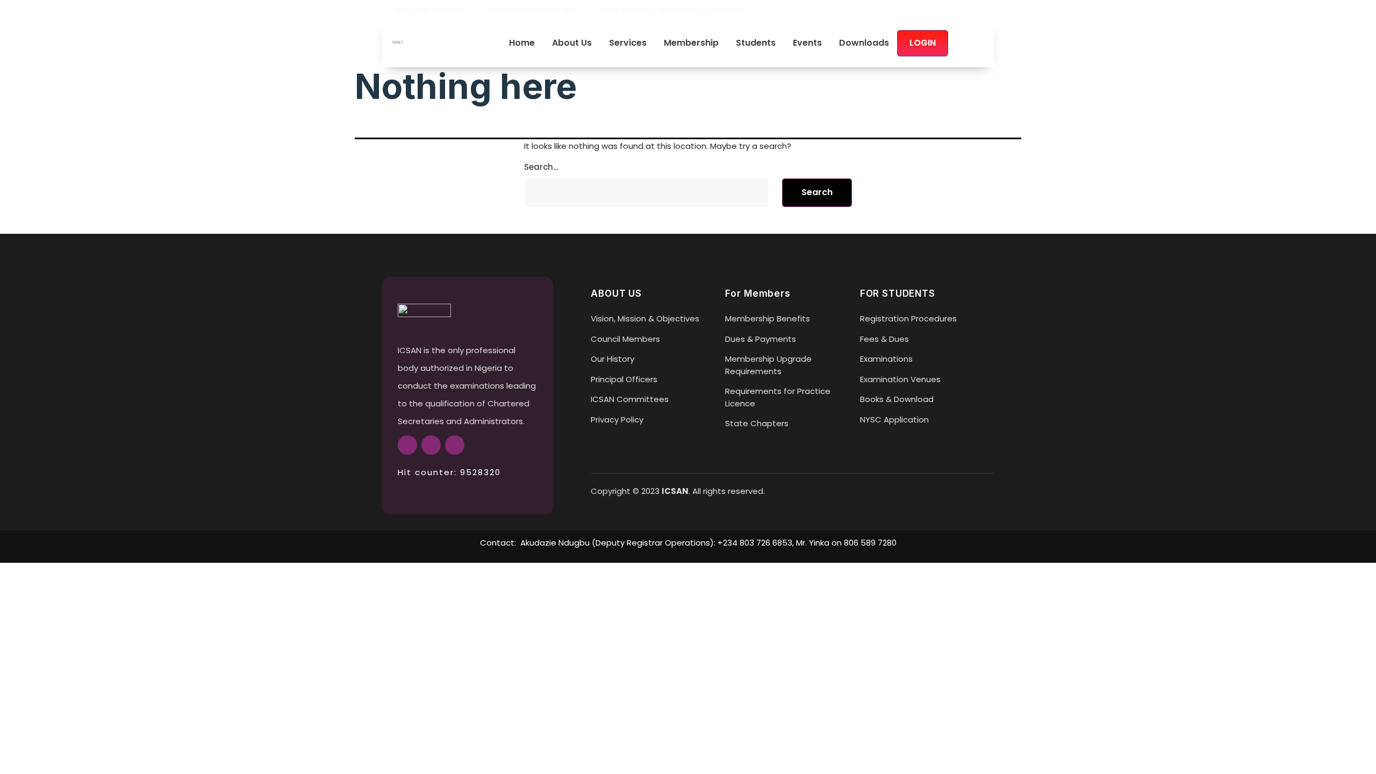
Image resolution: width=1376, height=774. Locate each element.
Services (628, 43)
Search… (541, 167)
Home (522, 43)
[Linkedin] (990, 9)
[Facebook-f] (407, 445)
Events (807, 43)
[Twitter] (972, 9)
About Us (572, 43)
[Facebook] (953, 9)
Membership (691, 43)
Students (756, 43)
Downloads (864, 43)
